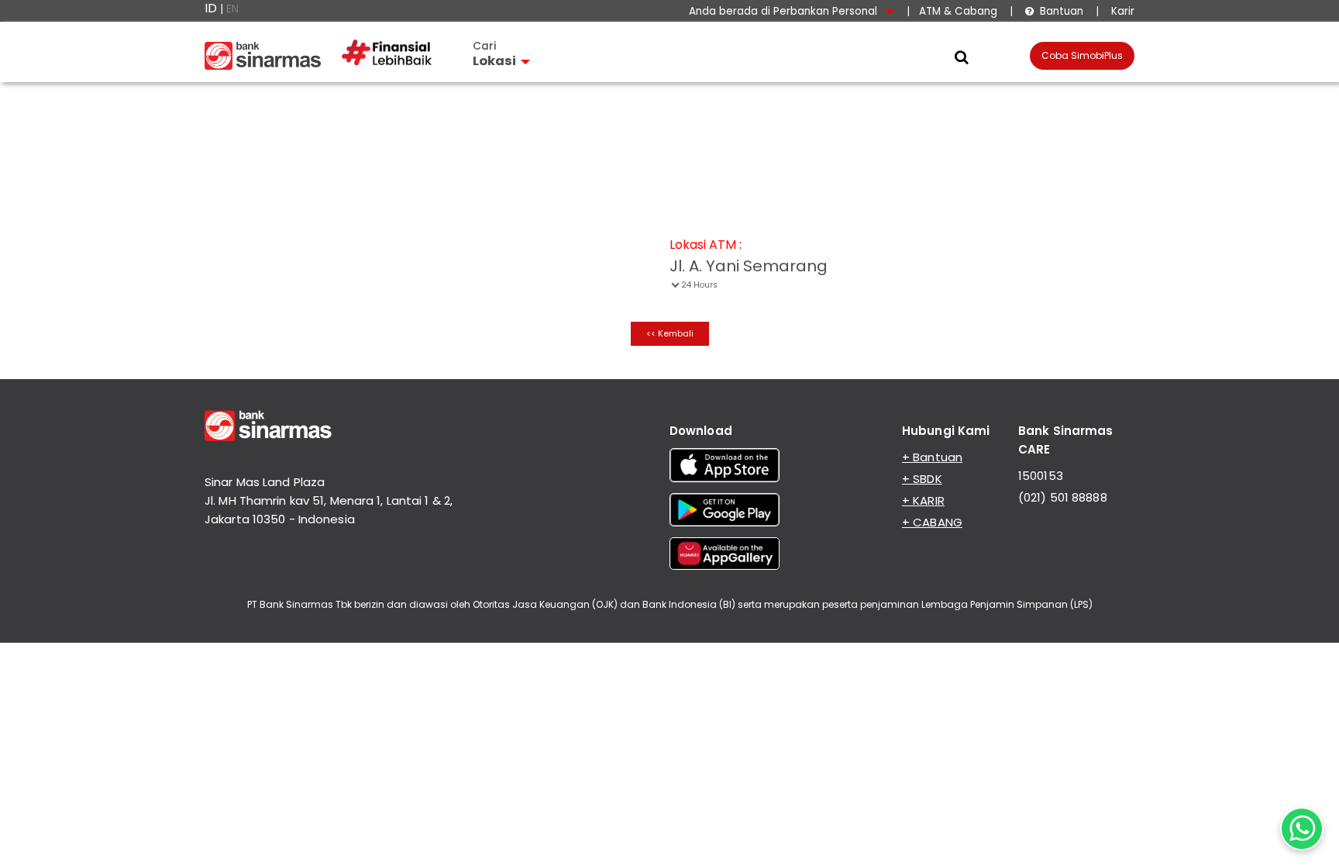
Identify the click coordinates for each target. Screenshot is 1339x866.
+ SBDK (922, 479)
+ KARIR (923, 500)
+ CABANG (932, 522)
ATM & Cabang (958, 11)
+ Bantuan (932, 457)
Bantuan (1054, 11)
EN (232, 9)
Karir (1121, 11)
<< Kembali (670, 333)
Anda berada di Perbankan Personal (784, 11)
